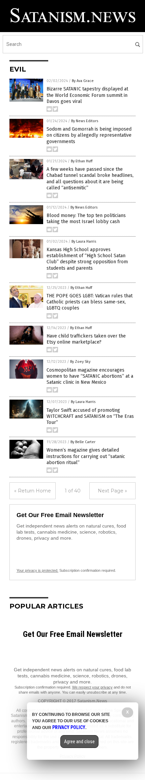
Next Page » (112, 491)
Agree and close (79, 741)
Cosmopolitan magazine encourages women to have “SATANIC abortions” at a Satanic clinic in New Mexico (90, 376)
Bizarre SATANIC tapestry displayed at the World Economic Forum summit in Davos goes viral (87, 95)
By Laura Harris (83, 241)
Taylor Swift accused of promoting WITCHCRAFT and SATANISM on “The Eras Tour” (90, 416)
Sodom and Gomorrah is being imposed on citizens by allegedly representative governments (89, 135)
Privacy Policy (68, 727)
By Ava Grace (83, 81)
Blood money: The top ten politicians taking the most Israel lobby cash (86, 218)
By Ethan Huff (81, 161)
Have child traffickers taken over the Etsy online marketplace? (86, 339)
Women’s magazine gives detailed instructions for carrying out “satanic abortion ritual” (86, 456)
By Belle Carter (82, 442)
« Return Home (32, 491)
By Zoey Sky (80, 361)
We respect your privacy (92, 687)
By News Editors (84, 121)
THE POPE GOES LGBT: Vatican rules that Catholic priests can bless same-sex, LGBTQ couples (90, 302)
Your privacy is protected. (37, 570)
